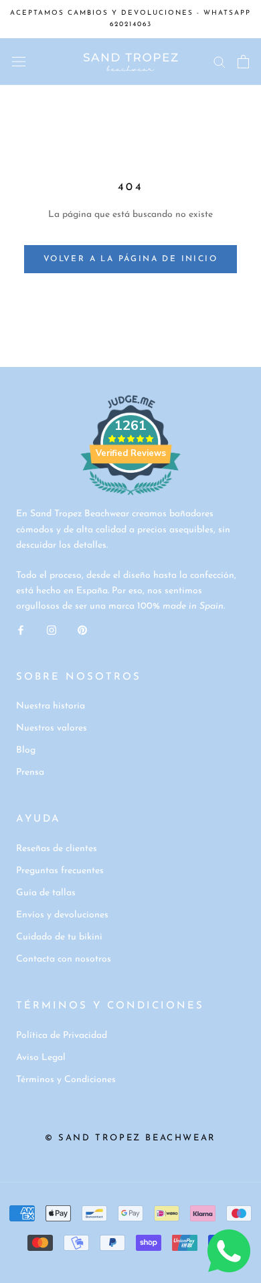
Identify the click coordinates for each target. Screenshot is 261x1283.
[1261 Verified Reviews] (130, 499)
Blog (25, 750)
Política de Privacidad (61, 1036)
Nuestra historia (50, 706)
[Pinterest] (82, 629)
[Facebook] (20, 629)
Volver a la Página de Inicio (130, 259)
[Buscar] (219, 61)
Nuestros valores (51, 728)
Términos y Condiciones (66, 1080)
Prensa (30, 772)
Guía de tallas (46, 893)
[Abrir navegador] (18, 61)
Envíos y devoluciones (62, 915)
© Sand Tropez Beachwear (130, 1138)
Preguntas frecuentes (60, 871)
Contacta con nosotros (63, 959)
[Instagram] (51, 629)
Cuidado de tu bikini (59, 937)
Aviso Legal (41, 1058)
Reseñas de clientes (56, 849)
